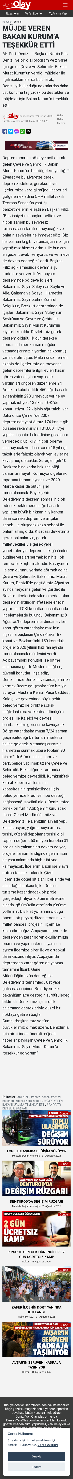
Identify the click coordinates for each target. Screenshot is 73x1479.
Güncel (17, 21)
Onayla (36, 1456)
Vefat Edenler (34, 13)
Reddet (36, 1467)
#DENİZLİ (23, 1097)
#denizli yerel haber (28, 1100)
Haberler (7, 21)
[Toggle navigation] (65, 5)
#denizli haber (40, 1097)
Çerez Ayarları (48, 1444)
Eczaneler (12, 13)
